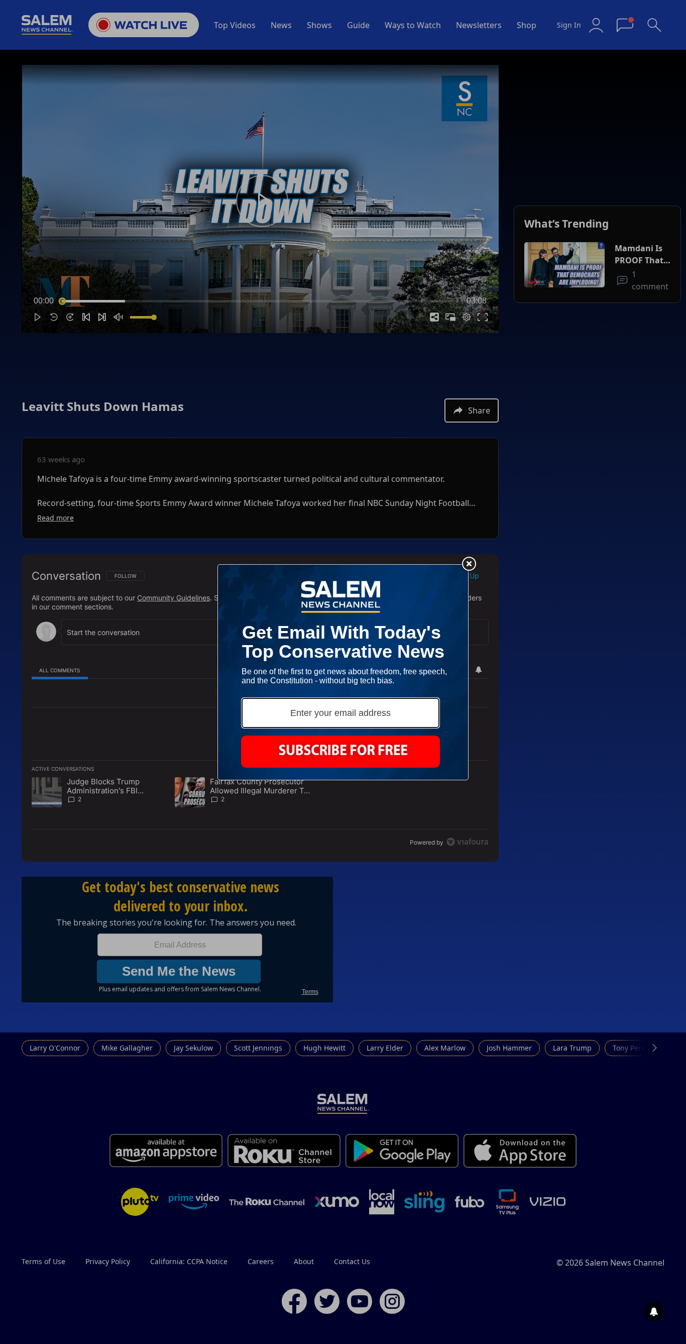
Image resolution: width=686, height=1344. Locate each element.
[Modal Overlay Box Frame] (343, 672)
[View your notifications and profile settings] (654, 1312)
